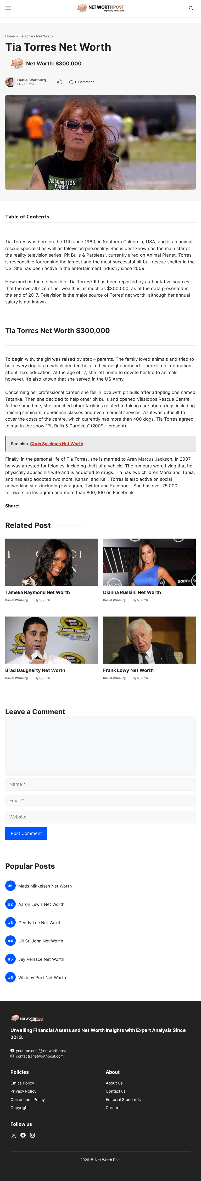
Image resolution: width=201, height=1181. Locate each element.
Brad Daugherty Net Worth (35, 670)
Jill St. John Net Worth (40, 941)
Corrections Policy (27, 1099)
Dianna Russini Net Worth (132, 592)
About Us (114, 1083)
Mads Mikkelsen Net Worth (45, 886)
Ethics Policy (22, 1083)
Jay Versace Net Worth (41, 959)
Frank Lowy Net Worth (128, 670)
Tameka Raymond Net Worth (37, 592)
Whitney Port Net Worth (42, 977)
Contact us (116, 1091)
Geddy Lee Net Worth (40, 922)
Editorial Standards (123, 1099)
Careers (113, 1107)
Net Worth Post (108, 1159)
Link (73, 82)
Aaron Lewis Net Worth (41, 904)
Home (10, 36)
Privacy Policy (23, 1091)
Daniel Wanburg (31, 80)
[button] (191, 8)
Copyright (19, 1107)
